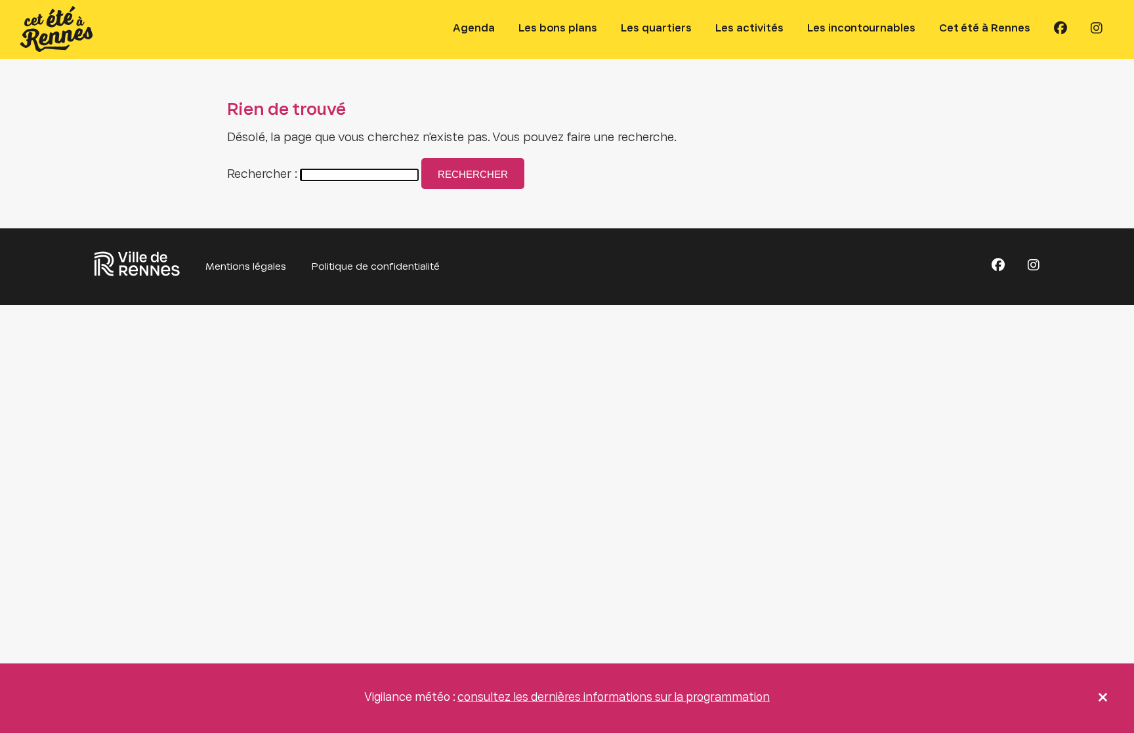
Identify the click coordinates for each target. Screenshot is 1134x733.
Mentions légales (245, 267)
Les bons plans (557, 28)
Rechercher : (262, 174)
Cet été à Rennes (984, 28)
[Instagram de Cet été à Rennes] (1096, 29)
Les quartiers (656, 28)
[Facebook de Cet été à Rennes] (1060, 29)
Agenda (474, 28)
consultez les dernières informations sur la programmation (613, 698)
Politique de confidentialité (376, 267)
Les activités (749, 28)
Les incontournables (861, 28)
